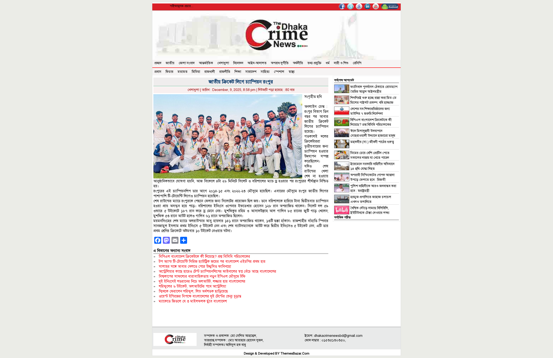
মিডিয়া (196, 72)
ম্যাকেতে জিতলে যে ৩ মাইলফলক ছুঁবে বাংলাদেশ (193, 301)
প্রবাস (157, 72)
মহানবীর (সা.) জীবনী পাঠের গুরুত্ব (372, 142)
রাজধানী (209, 72)
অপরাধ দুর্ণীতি (280, 63)
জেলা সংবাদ (187, 63)
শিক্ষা (238, 72)
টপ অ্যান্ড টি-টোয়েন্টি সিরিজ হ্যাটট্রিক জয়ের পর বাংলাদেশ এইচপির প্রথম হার (212, 261)
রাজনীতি (224, 72)
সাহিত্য (265, 72)
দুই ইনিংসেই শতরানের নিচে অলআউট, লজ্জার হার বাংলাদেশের (202, 281)
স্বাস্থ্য (292, 72)
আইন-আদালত (257, 63)
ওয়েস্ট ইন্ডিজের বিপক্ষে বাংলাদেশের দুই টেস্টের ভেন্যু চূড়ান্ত (200, 296)
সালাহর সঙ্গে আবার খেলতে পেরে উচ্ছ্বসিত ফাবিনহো (195, 266)
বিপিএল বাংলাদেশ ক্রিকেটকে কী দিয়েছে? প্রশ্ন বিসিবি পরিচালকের (204, 256)
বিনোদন (238, 63)
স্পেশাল (279, 72)
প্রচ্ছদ (157, 63)
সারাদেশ (250, 72)
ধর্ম (328, 63)
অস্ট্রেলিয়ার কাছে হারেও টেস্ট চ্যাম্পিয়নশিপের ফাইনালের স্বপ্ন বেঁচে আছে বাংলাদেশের (217, 271)
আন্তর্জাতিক (206, 63)
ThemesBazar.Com (294, 353)
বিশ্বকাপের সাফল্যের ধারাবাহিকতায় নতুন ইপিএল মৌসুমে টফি (202, 276)
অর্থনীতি (298, 63)
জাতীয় (170, 63)
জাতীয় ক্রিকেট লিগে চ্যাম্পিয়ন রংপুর (241, 82)
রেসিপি (357, 63)
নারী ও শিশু (341, 63)
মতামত (183, 72)
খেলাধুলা (223, 63)
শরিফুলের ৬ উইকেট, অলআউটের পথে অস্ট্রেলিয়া (192, 286)
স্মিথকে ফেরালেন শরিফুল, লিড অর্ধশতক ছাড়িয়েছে (193, 291)
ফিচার (169, 72)
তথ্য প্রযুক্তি (314, 63)
